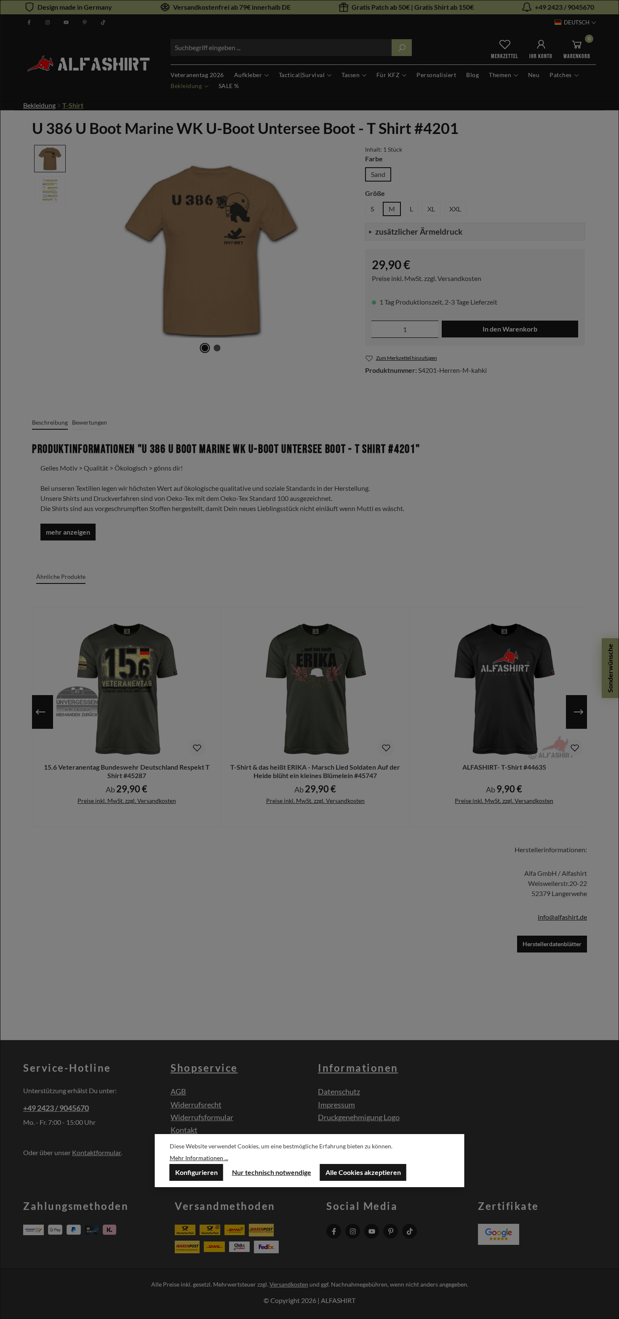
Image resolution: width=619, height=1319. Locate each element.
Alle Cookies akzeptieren (363, 1172)
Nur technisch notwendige (271, 1172)
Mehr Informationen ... (199, 1157)
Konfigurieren (196, 1172)
